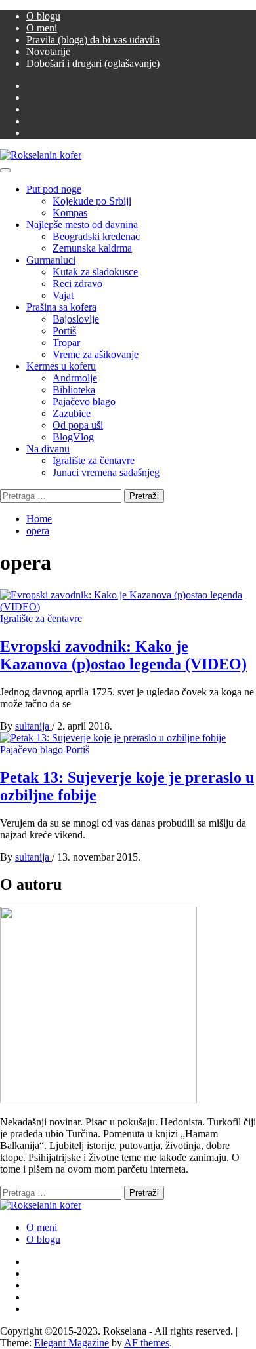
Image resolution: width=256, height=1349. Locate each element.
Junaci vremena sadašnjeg (106, 472)
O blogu (43, 16)
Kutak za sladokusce (95, 271)
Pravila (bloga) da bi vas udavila (93, 39)
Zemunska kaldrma (92, 248)
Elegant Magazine (71, 1342)
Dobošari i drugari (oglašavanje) (93, 63)
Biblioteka (74, 389)
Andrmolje (75, 377)
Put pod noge (53, 189)
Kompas (70, 212)
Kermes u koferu (61, 366)
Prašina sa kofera (61, 307)
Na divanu (48, 448)
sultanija (33, 726)
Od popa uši (78, 425)
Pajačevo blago (84, 401)
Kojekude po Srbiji (92, 200)
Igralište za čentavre (94, 460)
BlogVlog (73, 436)
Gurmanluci (50, 259)
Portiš (64, 330)
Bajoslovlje (76, 318)
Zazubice (72, 413)
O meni (41, 27)
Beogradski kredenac (96, 236)
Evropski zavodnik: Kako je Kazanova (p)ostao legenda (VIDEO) (123, 655)
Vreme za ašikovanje (96, 354)
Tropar (66, 342)
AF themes (146, 1342)
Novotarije (48, 51)
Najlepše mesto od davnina (82, 224)
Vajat (63, 295)
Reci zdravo (77, 283)
